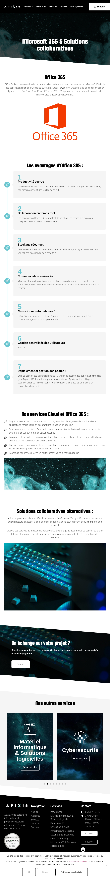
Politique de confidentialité (71, 872)
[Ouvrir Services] (33, 6)
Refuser (45, 872)
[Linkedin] (83, 849)
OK (29, 872)
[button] (44, 784)
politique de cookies (78, 861)
